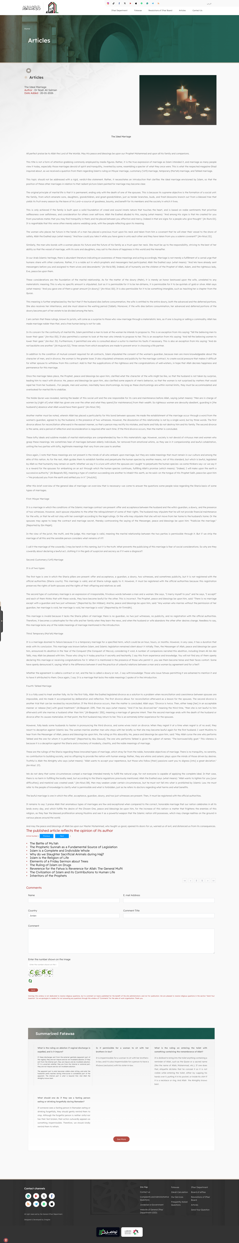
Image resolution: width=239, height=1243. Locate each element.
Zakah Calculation (179, 1192)
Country (32, 910)
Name (31, 895)
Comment (33, 925)
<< (185, 880)
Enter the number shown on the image (49, 959)
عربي (209, 3)
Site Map (144, 1187)
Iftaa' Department (199, 1187)
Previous (46, 836)
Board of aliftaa (198, 1192)
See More (121, 1139)
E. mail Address (131, 895)
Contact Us (197, 10)
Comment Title (131, 910)
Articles (194, 1205)
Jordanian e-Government (151, 1204)
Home (27, 28)
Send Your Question (200, 1209)
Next (62, 836)
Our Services (177, 1197)
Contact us (145, 1192)
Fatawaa (175, 1187)
